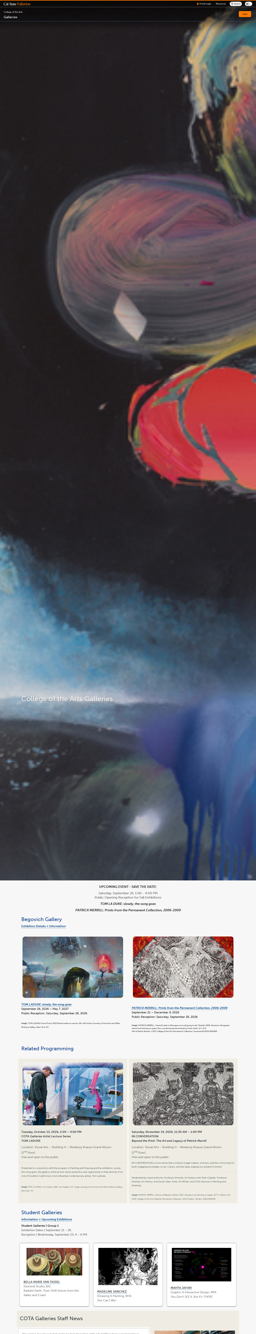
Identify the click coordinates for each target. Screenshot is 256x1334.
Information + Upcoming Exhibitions (46, 1219)
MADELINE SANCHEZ (112, 1291)
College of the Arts (13, 12)
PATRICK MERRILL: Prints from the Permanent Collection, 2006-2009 (179, 1008)
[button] (19, 4)
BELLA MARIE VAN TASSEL (42, 1282)
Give (245, 14)
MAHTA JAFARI (181, 1288)
